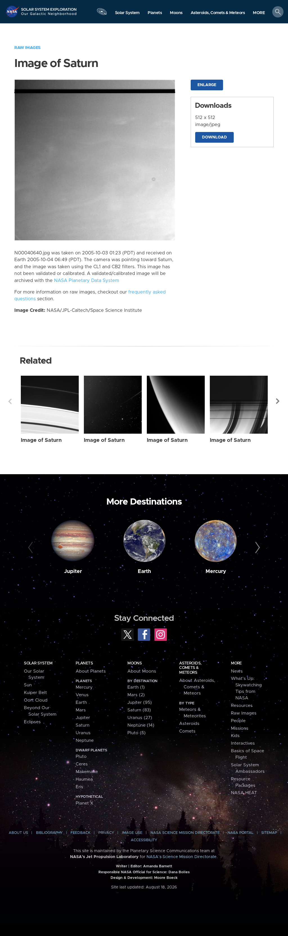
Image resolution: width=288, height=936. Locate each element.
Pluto (81, 756)
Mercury (216, 571)
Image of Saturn (41, 440)
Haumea (84, 779)
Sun (28, 685)
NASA (13, 11)
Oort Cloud (36, 700)
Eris (79, 787)
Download (214, 137)
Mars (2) (136, 695)
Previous (10, 401)
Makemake (87, 772)
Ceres (82, 764)
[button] (259, 13)
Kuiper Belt (35, 693)
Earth (144, 571)
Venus (82, 695)
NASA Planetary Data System (86, 280)
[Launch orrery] (101, 13)
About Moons (141, 671)
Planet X (84, 803)
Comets (187, 731)
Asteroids (189, 724)
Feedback (80, 833)
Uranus (83, 733)
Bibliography (49, 833)
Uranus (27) (139, 718)
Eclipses (32, 722)
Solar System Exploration (49, 8)
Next (278, 401)
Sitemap (269, 833)
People (238, 721)
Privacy (106, 833)
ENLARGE (206, 85)
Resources (242, 706)
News (237, 671)
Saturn (82, 725)
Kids (235, 736)
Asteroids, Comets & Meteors (190, 668)
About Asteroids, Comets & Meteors (197, 687)
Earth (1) (136, 687)
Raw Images (27, 48)
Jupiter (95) (139, 702)
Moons (134, 663)
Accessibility (144, 840)
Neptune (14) (140, 725)
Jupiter (73, 571)
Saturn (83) (139, 710)
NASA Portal (240, 833)
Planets (84, 663)
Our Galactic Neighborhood (49, 15)
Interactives (243, 743)
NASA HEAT (244, 793)
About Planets (91, 671)
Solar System (38, 663)
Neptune (85, 740)
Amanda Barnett (157, 866)
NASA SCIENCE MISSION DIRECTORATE (185, 833)
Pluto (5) (136, 733)
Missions (239, 728)
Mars (81, 710)
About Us (18, 833)
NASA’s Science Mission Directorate (182, 857)
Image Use (132, 833)
